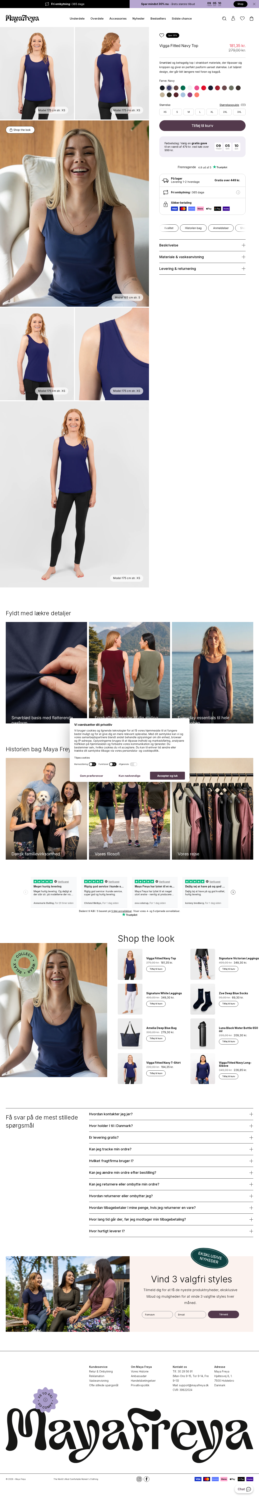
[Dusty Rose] (224, 88)
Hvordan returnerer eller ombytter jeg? (121, 1196)
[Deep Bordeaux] (176, 95)
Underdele (77, 18)
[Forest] (183, 88)
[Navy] (169, 88)
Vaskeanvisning (99, 1380)
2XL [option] (225, 111)
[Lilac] (190, 95)
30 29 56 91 (185, 1371)
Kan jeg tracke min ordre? (110, 1149)
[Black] (162, 88)
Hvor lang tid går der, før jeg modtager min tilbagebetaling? (137, 1219)
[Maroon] (204, 88)
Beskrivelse (168, 245)
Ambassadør (139, 1376)
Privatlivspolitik (140, 1385)
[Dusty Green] (231, 88)
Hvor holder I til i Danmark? (111, 1126)
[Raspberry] (197, 88)
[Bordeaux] (217, 88)
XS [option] (165, 111)
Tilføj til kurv (202, 125)
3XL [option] (239, 111)
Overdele (97, 18)
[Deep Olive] (169, 95)
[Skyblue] (183, 95)
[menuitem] (224, 18)
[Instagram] (139, 1479)
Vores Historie (140, 1371)
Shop (240, 3)
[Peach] (197, 95)
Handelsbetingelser (143, 1380)
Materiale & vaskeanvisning (181, 257)
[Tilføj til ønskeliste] (161, 35)
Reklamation (96, 1376)
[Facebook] (147, 1479)
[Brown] (176, 88)
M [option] (189, 111)
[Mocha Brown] (238, 88)
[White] (190, 88)
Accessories (118, 18)
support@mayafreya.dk (194, 1385)
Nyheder (138, 18)
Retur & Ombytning (101, 1371)
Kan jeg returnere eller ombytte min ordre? (124, 1184)
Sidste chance (182, 18)
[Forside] (22, 17)
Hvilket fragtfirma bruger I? (111, 1161)
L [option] (200, 111)
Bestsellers (158, 18)
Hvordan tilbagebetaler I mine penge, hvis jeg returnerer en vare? (142, 1208)
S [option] (177, 111)
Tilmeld (223, 1314)
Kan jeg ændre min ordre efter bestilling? (122, 1173)
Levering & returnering (177, 269)
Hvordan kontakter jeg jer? (111, 1114)
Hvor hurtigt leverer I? (107, 1231)
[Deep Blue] (211, 88)
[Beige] (162, 95)
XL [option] (211, 111)
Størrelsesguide (229, 105)
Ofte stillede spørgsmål (103, 1385)
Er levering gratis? (104, 1137)
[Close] (254, 4)
